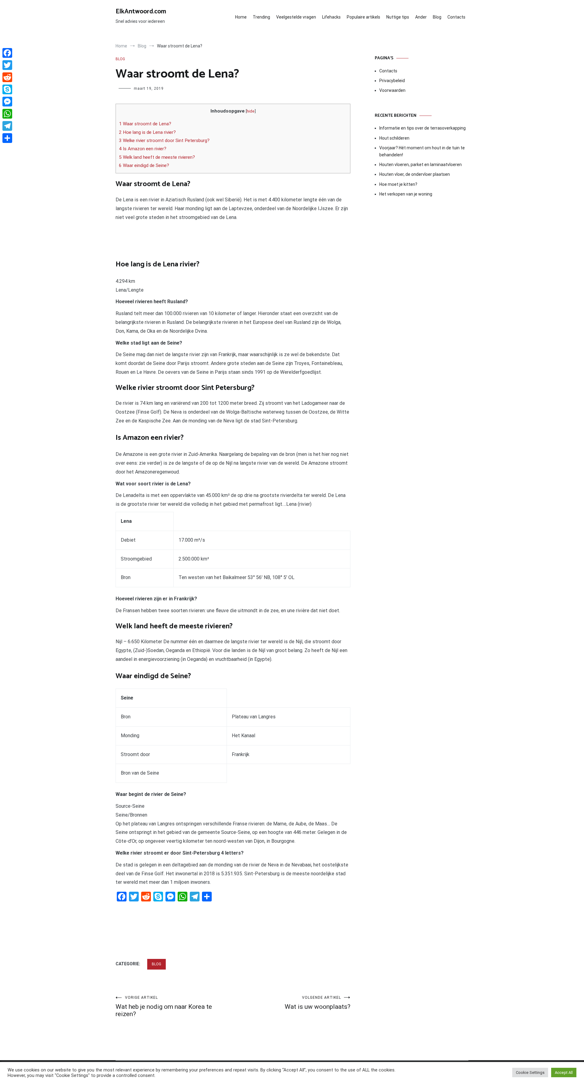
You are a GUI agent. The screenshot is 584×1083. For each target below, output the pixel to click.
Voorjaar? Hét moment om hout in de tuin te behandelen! (422, 151)
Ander (421, 17)
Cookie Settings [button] (530, 1072)
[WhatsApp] (7, 114)
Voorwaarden (392, 90)
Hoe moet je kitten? (398, 184)
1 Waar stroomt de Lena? (145, 124)
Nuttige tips (397, 17)
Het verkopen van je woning (405, 194)
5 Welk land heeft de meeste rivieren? (157, 157)
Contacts (456, 17)
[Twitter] (7, 65)
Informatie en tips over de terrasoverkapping (422, 128)
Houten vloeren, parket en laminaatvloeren (420, 164)
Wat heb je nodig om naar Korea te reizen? (164, 1006)
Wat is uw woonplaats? (317, 1002)
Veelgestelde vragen (296, 17)
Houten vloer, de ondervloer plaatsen (414, 174)
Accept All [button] (564, 1072)
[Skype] (7, 89)
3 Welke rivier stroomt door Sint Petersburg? (164, 140)
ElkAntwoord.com (141, 11)
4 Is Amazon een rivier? (142, 148)
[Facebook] (7, 53)
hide (251, 111)
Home (241, 17)
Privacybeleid (392, 80)
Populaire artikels (363, 17)
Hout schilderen (394, 138)
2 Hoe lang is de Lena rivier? (147, 132)
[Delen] (7, 138)
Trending (261, 17)
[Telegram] (7, 126)
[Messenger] (7, 101)
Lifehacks (331, 17)
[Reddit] (7, 77)
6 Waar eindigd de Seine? (144, 165)
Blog (437, 17)
